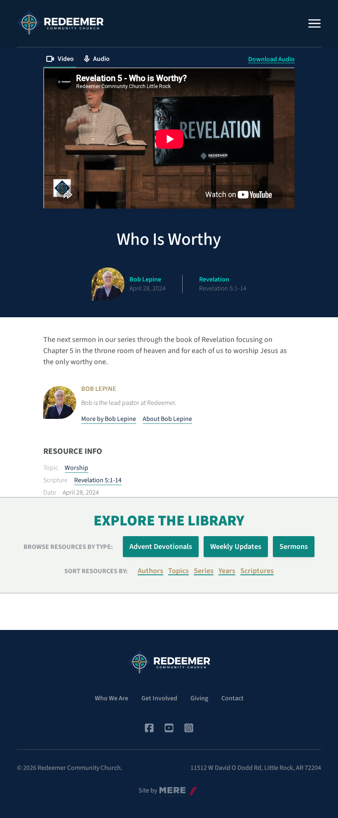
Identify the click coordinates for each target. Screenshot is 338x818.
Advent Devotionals (160, 546)
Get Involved (159, 698)
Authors (150, 571)
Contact (232, 698)
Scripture (55, 480)
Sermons (293, 546)
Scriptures (257, 571)
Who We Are (111, 698)
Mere (166, 788)
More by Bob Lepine (108, 418)
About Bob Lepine (167, 418)
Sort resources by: (96, 571)
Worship (76, 467)
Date (49, 492)
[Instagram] (189, 728)
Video (66, 58)
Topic (50, 467)
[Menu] (314, 23)
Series (204, 571)
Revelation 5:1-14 (98, 480)
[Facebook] (149, 728)
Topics (178, 571)
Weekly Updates (235, 546)
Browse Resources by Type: (68, 546)
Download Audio (271, 59)
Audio (101, 58)
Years (226, 571)
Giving (199, 698)
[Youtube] (169, 728)
